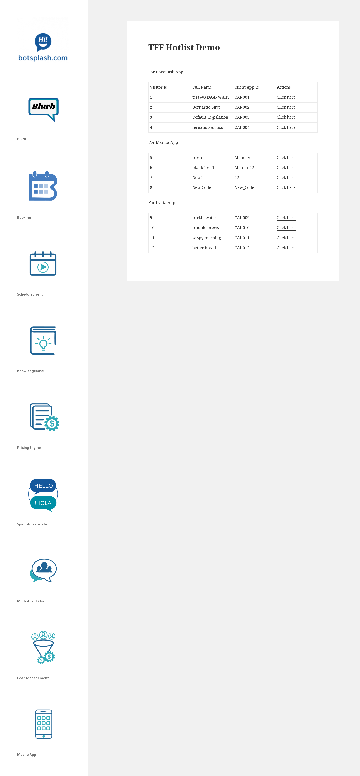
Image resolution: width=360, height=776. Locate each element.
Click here (286, 97)
